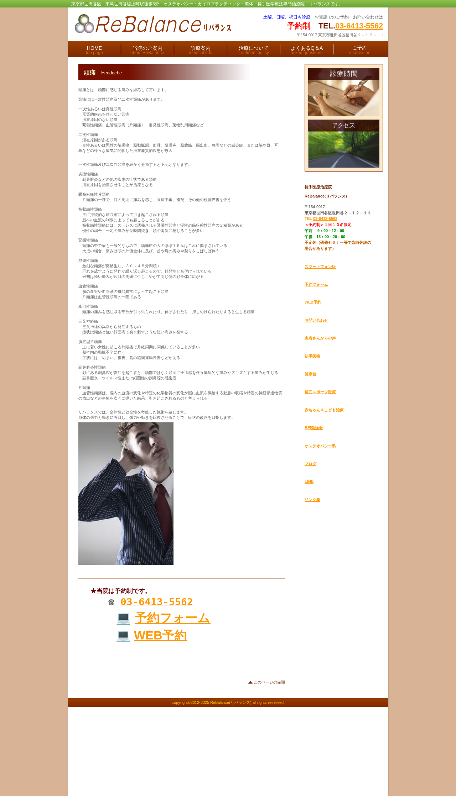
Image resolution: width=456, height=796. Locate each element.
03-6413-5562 (359, 25)
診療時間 (343, 92)
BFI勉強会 (314, 428)
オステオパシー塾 (320, 446)
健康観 (310, 374)
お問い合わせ (316, 320)
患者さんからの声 (320, 338)
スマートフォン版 (320, 266)
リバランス (159, 24)
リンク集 (312, 499)
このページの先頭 (269, 682)
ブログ (310, 464)
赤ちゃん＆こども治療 (324, 410)
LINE (309, 481)
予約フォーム (173, 617)
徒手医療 (312, 356)
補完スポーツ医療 (320, 392)
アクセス (343, 144)
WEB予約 (160, 635)
